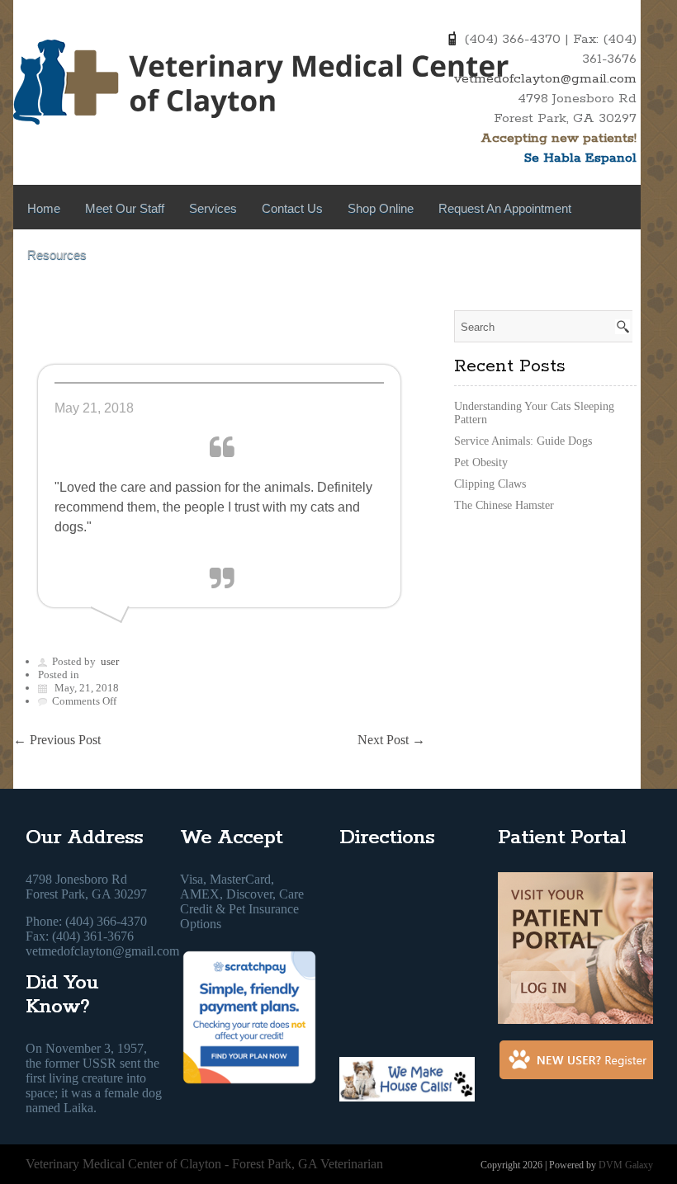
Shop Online (381, 208)
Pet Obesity (481, 462)
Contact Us (292, 208)
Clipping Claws (490, 484)
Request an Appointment (504, 208)
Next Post (391, 740)
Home (43, 208)
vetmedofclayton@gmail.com (545, 78)
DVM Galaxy (626, 1165)
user (110, 661)
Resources (57, 255)
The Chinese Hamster (504, 505)
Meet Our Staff (124, 208)
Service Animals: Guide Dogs (523, 441)
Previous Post (57, 740)
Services (213, 208)
